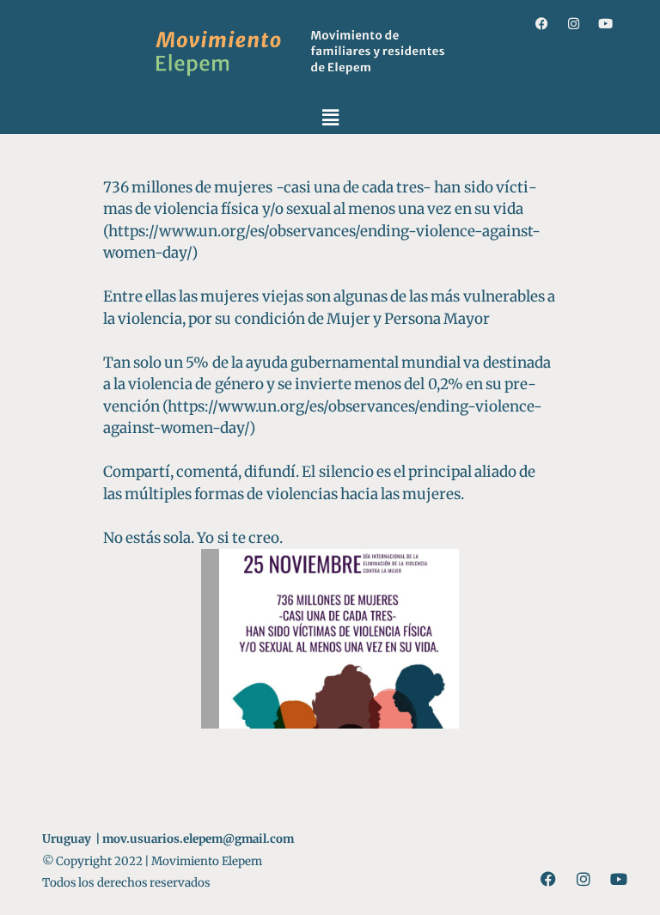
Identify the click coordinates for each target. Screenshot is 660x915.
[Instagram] (573, 23)
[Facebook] (541, 23)
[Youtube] (605, 23)
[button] (330, 117)
